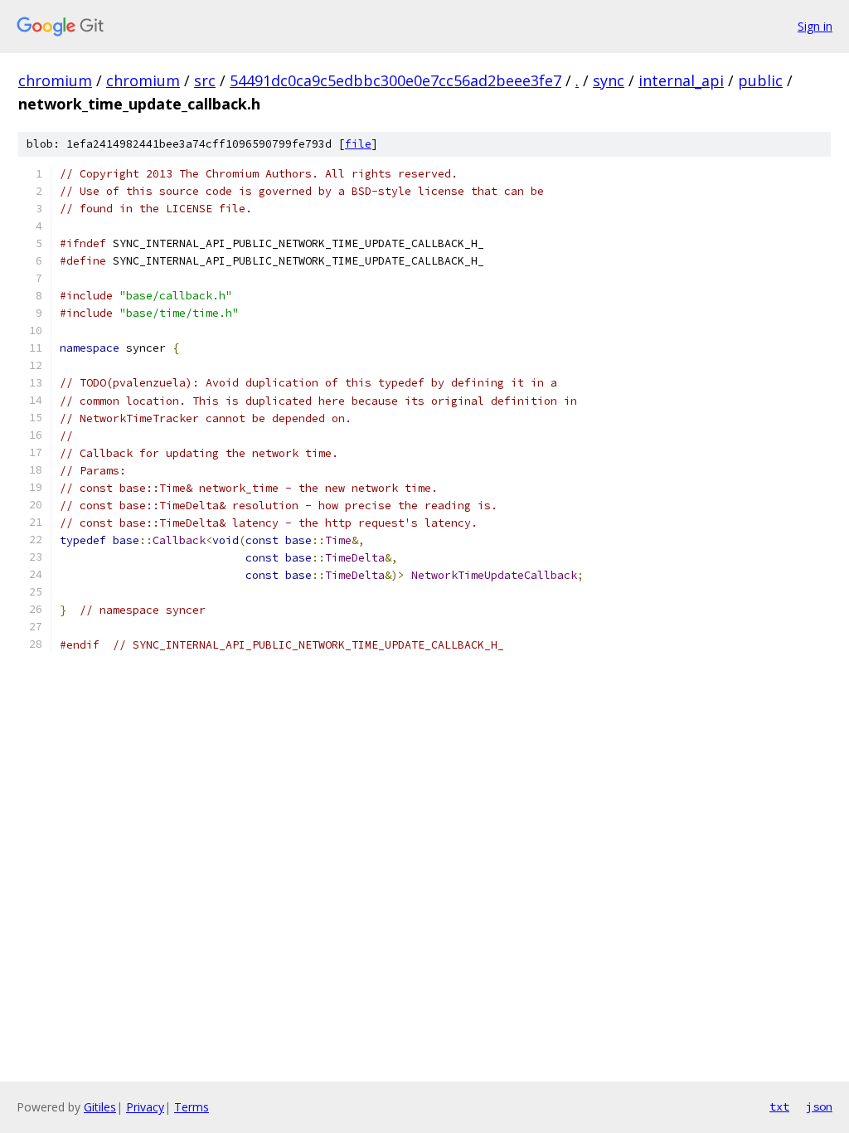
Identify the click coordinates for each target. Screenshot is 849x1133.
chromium (55, 80)
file (358, 144)
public (760, 80)
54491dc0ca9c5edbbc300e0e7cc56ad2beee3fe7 (395, 80)
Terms (191, 1107)
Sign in (815, 26)
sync (608, 80)
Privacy (145, 1107)
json (819, 1106)
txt (779, 1106)
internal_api (681, 80)
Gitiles (100, 1107)
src (205, 80)
